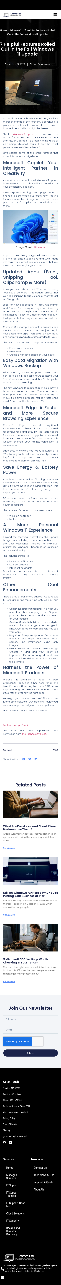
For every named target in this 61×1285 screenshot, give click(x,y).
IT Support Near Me (15, 1204)
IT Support (12, 1185)
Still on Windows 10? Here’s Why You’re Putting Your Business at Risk (30, 894)
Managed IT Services (13, 1176)
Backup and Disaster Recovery (13, 1231)
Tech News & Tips (44, 1175)
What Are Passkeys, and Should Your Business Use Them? (29, 827)
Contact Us (40, 1168)
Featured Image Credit (15, 725)
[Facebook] (4, 1142)
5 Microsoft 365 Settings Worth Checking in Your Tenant (25, 960)
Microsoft (16, 30)
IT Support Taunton (12, 1194)
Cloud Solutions (15, 1213)
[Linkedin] (10, 1142)
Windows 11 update (24, 134)
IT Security (12, 1221)
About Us (39, 1189)
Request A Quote (43, 1182)
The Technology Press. (34, 734)
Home (3, 30)
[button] (55, 15)
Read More (9, 848)
